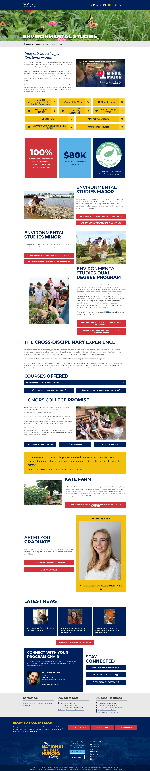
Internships (76, 444)
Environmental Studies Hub (67, 703)
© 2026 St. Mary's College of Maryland (42, 767)
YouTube (95, 752)
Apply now (127, 727)
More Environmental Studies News (75, 643)
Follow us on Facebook (105, 682)
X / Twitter (95, 749)
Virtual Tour (78, 751)
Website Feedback (117, 769)
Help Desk (108, 769)
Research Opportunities (41, 444)
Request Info (80, 727)
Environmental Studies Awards (107, 703)
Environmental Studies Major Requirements (101, 217)
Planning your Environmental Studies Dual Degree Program (101, 331)
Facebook (95, 744)
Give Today (78, 757)
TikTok (94, 757)
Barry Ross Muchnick (51, 672)
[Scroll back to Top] (146, 767)
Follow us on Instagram (105, 667)
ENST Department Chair (111, 312)
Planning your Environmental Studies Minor (49, 261)
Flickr (94, 759)
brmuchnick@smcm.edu (51, 684)
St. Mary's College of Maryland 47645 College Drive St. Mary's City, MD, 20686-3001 (77, 743)
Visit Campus (103, 727)
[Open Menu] (125, 5)
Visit (93, 5)
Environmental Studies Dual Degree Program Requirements (101, 324)
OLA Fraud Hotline (75, 769)
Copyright (71, 767)
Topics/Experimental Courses (107, 710)
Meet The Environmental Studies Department (38, 703)
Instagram (95, 747)
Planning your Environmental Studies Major (101, 223)
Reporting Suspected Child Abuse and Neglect (56, 769)
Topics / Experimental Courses (49, 390)
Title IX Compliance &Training (93, 767)
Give (104, 5)
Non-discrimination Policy (35, 769)
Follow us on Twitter (106, 675)
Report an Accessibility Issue (110, 767)
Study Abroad (111, 444)
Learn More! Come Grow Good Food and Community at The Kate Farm (95, 505)
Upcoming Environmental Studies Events (71, 710)
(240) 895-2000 (78, 747)
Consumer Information (60, 767)
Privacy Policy (79, 767)
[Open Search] (120, 5)
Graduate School (49, 570)
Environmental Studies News (68, 705)
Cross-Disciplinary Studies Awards (108, 705)
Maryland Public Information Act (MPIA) (92, 769)
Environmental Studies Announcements (71, 708)
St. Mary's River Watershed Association (110, 708)
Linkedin (95, 754)
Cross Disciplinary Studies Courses (101, 390)
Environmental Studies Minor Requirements (49, 255)
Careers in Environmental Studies (49, 562)
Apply (99, 5)
